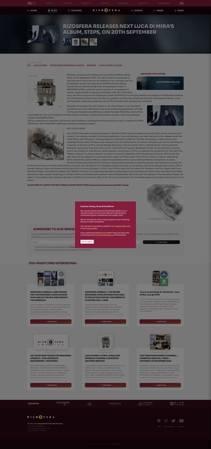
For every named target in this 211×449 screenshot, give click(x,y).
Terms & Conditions (104, 235)
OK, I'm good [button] (87, 242)
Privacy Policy (91, 228)
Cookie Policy (121, 226)
